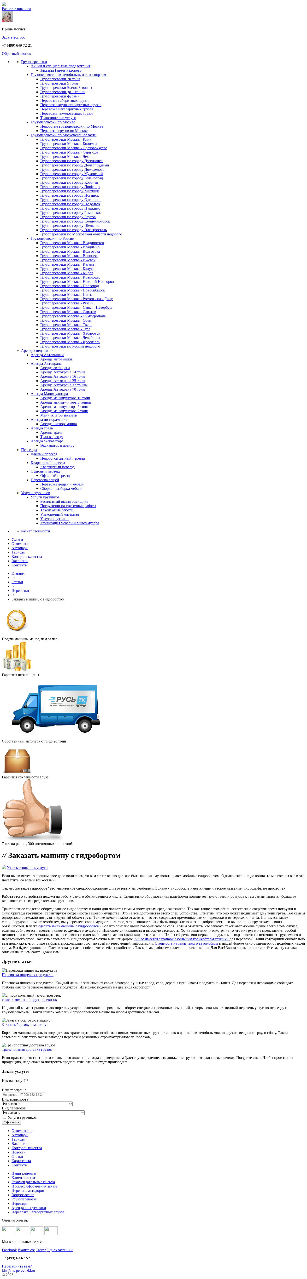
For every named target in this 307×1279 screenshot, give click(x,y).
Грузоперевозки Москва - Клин (66, 139)
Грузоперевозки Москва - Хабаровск (70, 333)
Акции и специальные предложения (60, 66)
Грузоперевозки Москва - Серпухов (69, 152)
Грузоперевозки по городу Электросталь (73, 230)
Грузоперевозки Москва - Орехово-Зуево (73, 148)
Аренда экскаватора (47, 441)
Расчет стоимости (16, 9)
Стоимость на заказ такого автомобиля (186, 943)
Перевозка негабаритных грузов (66, 109)
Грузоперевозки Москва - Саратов (68, 312)
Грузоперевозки (34, 62)
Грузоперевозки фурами (60, 96)
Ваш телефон (14, 1090)
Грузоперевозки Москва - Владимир (70, 247)
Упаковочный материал (59, 514)
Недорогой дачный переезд (62, 458)
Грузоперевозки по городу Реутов (68, 217)
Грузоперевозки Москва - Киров (66, 273)
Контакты (20, 1165)
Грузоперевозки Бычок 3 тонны (66, 88)
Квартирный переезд (48, 463)
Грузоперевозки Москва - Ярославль (70, 342)
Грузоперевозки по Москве (53, 122)
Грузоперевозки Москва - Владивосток (72, 243)
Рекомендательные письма (33, 1182)
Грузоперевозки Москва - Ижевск (67, 260)
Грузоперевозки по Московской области (63, 135)
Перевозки (20, 590)
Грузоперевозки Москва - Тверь (66, 325)
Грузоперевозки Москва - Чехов (66, 156)
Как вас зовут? (15, 1081)
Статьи (17, 582)
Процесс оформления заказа (34, 1186)
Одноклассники (60, 1250)
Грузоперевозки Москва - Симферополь (73, 316)
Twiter (41, 1250)
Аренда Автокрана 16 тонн (62, 376)
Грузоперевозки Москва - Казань (67, 264)
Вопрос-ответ (23, 1195)
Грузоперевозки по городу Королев (69, 182)
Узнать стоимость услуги (27, 868)
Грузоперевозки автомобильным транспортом (68, 75)
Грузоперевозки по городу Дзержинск (71, 161)
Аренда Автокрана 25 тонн (62, 381)
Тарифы (18, 1139)
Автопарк (20, 1135)
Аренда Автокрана (46, 363)
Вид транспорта (15, 1099)
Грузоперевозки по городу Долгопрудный (74, 165)
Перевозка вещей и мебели (62, 484)
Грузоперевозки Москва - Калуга (67, 269)
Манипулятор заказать (58, 415)
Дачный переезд (44, 454)
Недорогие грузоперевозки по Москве (71, 126)
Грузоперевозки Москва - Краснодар (70, 277)
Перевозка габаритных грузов (64, 100)
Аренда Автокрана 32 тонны (64, 385)
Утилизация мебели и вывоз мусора (69, 523)
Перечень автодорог (28, 1190)
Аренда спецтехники (38, 350)
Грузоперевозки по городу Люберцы (70, 187)
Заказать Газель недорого (61, 70)
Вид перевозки (14, 1108)
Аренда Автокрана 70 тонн (62, 389)
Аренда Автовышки (47, 355)
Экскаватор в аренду (57, 445)
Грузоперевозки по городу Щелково (69, 225)
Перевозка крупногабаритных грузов (70, 105)
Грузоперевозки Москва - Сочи (65, 320)
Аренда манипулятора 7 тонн (64, 411)
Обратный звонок (16, 53)
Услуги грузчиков (35, 493)
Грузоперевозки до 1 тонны (62, 92)
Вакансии (20, 1144)
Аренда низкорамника (49, 419)
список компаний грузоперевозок (29, 1000)
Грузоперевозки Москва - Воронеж (69, 256)
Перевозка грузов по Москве (64, 131)
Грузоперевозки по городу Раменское (70, 213)
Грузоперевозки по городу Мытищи (69, 191)
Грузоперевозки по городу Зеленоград (71, 178)
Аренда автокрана (55, 368)
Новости (19, 1152)
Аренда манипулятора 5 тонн (64, 407)
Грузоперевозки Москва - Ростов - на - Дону (76, 299)
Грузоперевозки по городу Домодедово (72, 169)
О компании (22, 1131)
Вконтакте (26, 1250)
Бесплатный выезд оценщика (64, 501)
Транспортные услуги (58, 118)
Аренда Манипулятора (49, 394)
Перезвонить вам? (17, 1266)
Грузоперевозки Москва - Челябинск (70, 338)
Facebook (9, 1250)
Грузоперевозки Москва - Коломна (68, 144)
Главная (18, 573)
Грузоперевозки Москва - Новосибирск (72, 290)
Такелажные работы (56, 510)
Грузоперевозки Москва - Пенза (66, 294)
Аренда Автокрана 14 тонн (62, 372)
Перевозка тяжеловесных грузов (67, 113)
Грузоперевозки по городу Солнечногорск (75, 221)
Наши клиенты (24, 1173)
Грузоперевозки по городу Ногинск (69, 195)
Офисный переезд (45, 471)
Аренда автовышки (56, 359)
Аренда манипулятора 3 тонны (65, 402)
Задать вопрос (13, 37)
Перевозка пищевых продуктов (27, 975)
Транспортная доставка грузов (27, 1049)
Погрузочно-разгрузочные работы (68, 506)
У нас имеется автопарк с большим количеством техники (181, 939)
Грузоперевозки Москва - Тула (65, 329)
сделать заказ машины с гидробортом (69, 926)
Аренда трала (42, 428)
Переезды (29, 450)
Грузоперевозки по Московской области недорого (81, 234)
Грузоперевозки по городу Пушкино (70, 208)
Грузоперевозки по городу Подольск (70, 204)
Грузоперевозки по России (52, 238)
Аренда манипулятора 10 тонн (65, 398)
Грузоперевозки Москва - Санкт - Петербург (76, 307)
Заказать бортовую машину (24, 1024)
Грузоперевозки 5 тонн (59, 83)
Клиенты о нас (24, 1178)
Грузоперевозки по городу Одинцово (70, 200)
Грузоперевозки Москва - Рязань (66, 303)
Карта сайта (21, 1161)
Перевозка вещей (45, 480)
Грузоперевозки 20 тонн (60, 79)
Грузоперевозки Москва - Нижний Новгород (77, 282)
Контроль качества (27, 1148)
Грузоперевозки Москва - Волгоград (70, 251)
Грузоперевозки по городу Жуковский (71, 174)
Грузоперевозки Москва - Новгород (69, 286)
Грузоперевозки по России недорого (70, 346)
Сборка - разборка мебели (61, 488)
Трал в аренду (51, 437)
